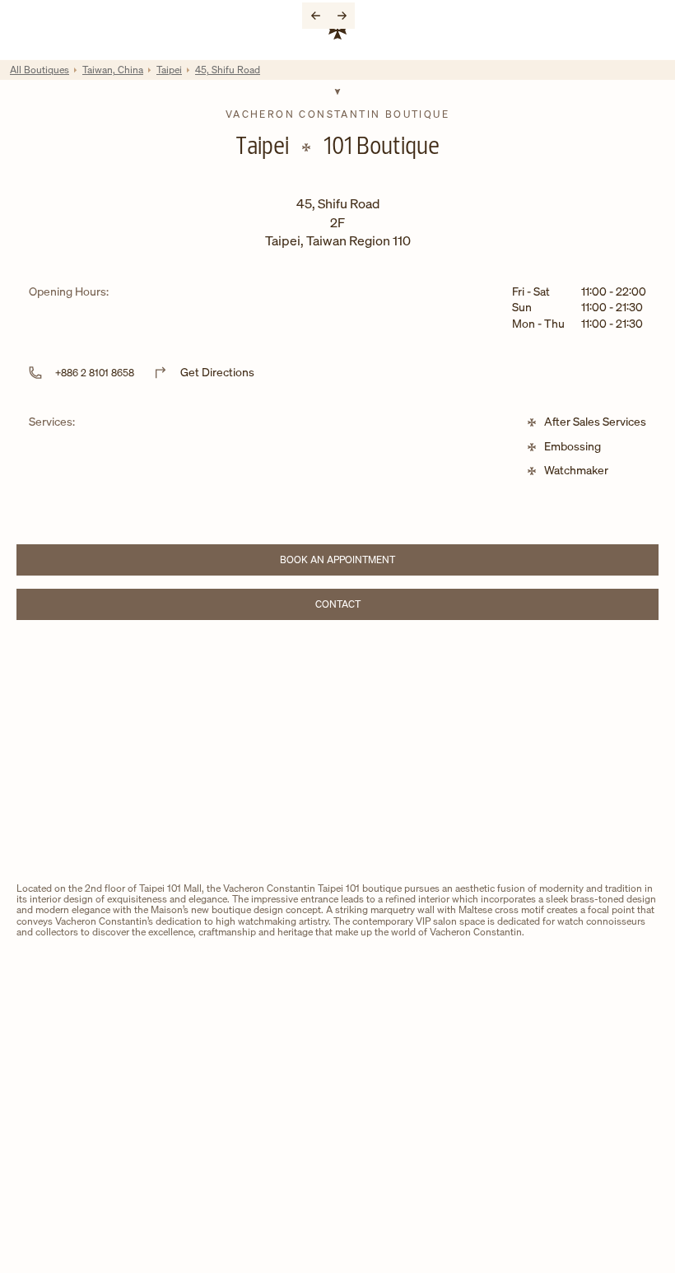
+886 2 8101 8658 (94, 372)
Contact (383, 606)
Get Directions (217, 372)
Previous (315, 15)
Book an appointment (366, 562)
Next (341, 15)
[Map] (337, 754)
